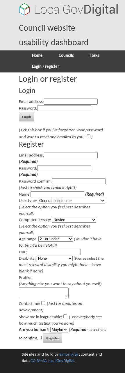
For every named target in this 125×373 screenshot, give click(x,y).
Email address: (31, 102)
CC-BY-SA (39, 361)
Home (37, 56)
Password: (28, 108)
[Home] (68, 14)
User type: (28, 201)
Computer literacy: (35, 220)
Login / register (45, 67)
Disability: (27, 258)
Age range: (28, 239)
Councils (66, 56)
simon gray (69, 354)
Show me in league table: (40, 317)
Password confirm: (35, 181)
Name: (25, 194)
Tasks (94, 56)
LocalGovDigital (61, 361)
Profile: (25, 278)
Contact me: (29, 304)
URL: (23, 252)
